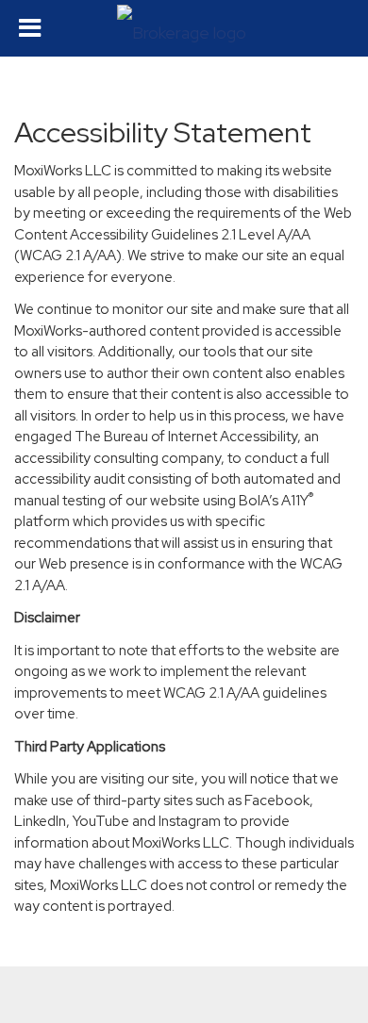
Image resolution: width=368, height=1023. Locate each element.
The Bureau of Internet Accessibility (186, 436)
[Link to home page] (184, 28)
